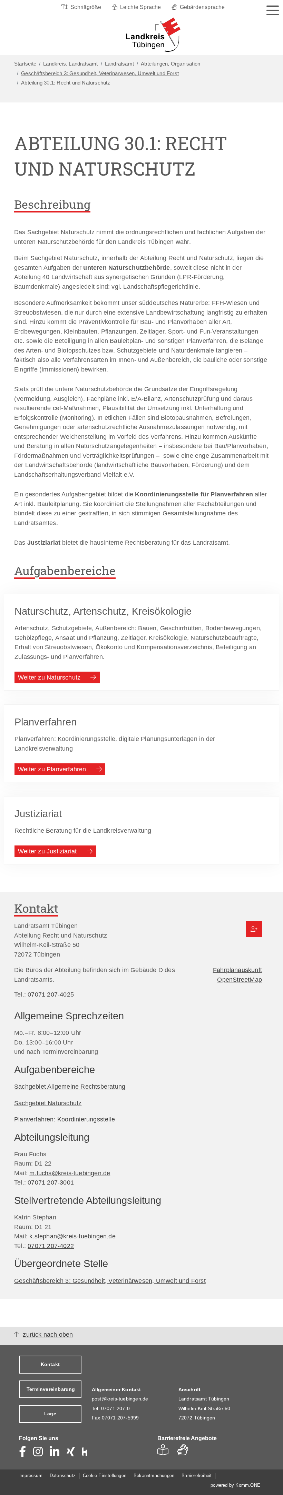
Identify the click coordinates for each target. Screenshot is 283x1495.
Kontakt (50, 1364)
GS (185, 1452)
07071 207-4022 (51, 1245)
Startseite (25, 64)
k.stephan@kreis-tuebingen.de (72, 1236)
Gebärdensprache (202, 7)
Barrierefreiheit (197, 1475)
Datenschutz (63, 1475)
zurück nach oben (48, 1334)
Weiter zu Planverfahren (52, 769)
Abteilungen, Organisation (170, 64)
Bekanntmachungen (154, 1475)
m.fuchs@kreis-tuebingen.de (69, 1173)
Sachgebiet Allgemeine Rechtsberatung (69, 1086)
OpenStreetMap (239, 979)
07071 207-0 (115, 1408)
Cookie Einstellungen (104, 1475)
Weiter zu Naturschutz (49, 677)
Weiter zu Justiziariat (47, 851)
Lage (50, 1413)
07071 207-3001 (51, 1182)
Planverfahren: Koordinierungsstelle (64, 1119)
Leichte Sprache (140, 7)
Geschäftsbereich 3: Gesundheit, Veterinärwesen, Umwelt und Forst (100, 73)
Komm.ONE (247, 1485)
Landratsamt (119, 64)
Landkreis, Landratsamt (70, 64)
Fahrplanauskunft (237, 969)
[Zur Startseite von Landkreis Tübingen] (139, 35)
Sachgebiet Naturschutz (47, 1103)
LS (164, 1452)
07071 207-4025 (51, 994)
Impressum (30, 1475)
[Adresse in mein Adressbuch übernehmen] (254, 929)
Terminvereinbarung (51, 1389)
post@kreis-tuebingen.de (120, 1399)
